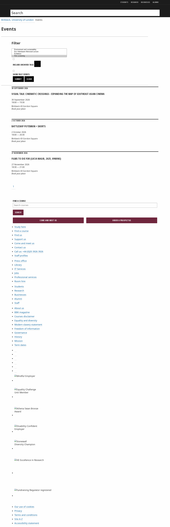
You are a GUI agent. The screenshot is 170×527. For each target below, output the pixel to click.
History (18, 336)
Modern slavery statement (28, 324)
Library (18, 264)
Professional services (25, 277)
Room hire (19, 281)
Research (19, 290)
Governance (20, 332)
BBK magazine (22, 312)
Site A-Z (18, 519)
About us (19, 308)
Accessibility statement (26, 523)
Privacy (18, 510)
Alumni (18, 298)
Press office (20, 260)
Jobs (16, 273)
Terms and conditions (25, 514)
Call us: (28, 251)
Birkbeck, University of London (17, 19)
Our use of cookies (24, 506)
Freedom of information (27, 328)
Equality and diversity (25, 320)
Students (19, 286)
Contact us (20, 247)
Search (18, 212)
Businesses (20, 294)
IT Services (20, 268)
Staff (16, 302)
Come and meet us (24, 243)
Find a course (21, 230)
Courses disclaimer (24, 316)
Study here (20, 226)
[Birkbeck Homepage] (21, 10)
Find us (18, 235)
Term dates (20, 344)
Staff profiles (21, 255)
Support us (20, 239)
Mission (18, 340)
